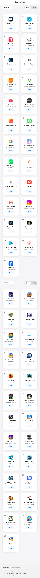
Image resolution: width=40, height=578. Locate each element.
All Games (7, 283)
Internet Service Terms (8, 573)
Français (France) (15, 567)
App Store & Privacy (21, 573)
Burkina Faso (6, 567)
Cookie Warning (6, 574)
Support (14, 574)
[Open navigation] (3, 2)
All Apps (6, 7)
